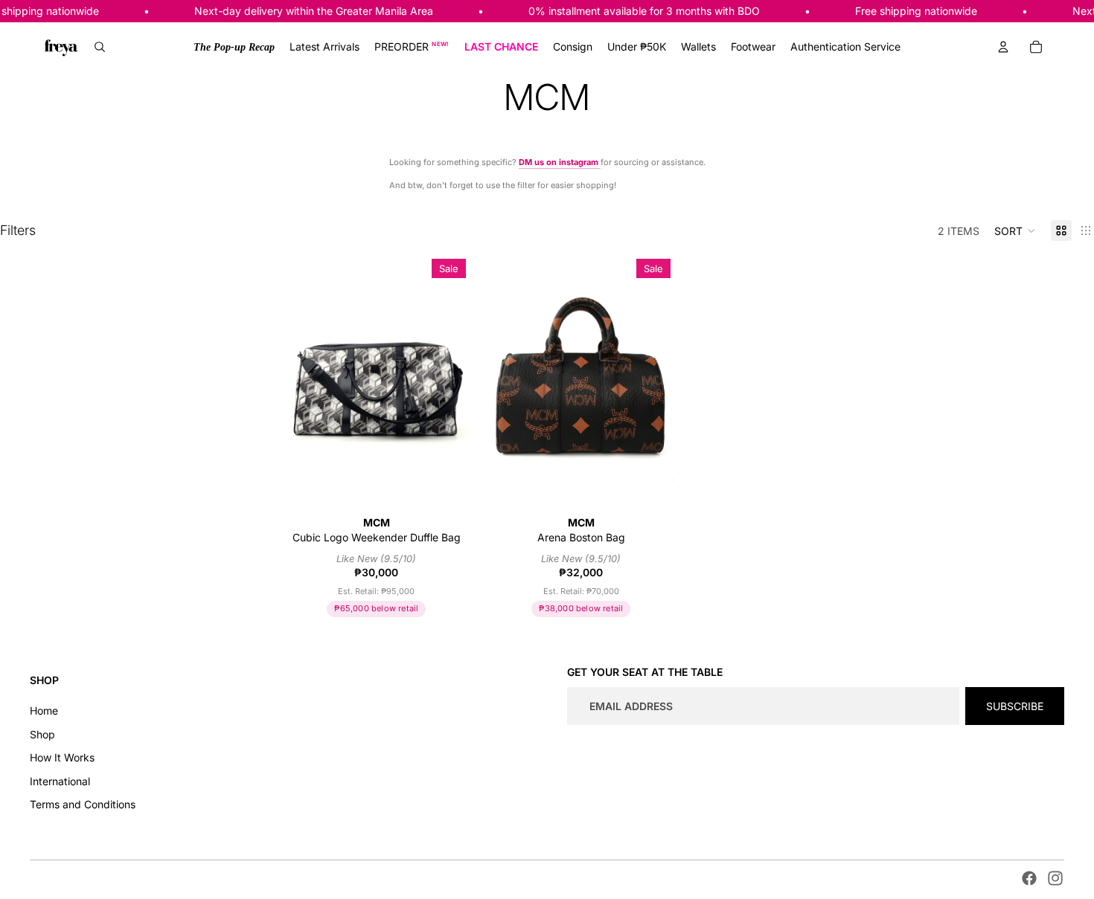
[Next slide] (448, 380)
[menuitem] (234, 46)
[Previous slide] (303, 380)
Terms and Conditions (82, 804)
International (60, 781)
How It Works (62, 757)
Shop (42, 734)
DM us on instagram (560, 162)
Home (44, 710)
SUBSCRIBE (1014, 706)
